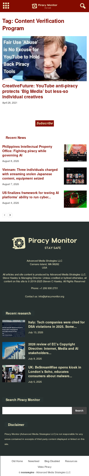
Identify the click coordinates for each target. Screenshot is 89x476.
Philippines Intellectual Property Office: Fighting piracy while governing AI (27, 150)
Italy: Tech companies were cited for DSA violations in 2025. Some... (56, 324)
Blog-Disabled (52, 461)
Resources (71, 461)
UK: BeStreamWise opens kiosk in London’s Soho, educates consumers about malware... (54, 371)
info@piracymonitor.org (51, 296)
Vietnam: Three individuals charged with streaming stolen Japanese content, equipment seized (30, 173)
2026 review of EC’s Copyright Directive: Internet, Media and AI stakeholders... (53, 348)
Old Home (17, 461)
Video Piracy (45, 466)
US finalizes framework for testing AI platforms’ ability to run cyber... (30, 194)
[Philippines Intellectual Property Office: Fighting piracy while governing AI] (75, 152)
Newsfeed (33, 461)
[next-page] (10, 214)
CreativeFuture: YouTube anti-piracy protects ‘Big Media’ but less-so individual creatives (40, 91)
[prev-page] (4, 214)
